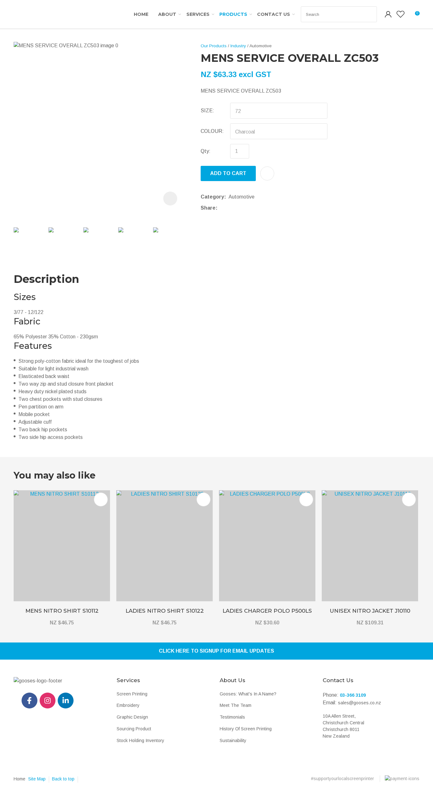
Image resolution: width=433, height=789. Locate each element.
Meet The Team (235, 705)
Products (233, 14)
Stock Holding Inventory (140, 740)
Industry (238, 45)
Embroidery (128, 705)
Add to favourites (101, 499)
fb (29, 700)
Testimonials (232, 717)
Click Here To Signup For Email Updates (216, 651)
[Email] (239, 208)
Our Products (214, 45)
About (167, 14)
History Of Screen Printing (246, 728)
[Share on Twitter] (230, 208)
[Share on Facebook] (221, 208)
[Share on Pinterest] (249, 208)
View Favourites (400, 14)
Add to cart (228, 173)
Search (369, 14)
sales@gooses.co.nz (359, 702)
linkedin (66, 700)
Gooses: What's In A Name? (248, 693)
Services (198, 14)
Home (141, 14)
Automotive (260, 45)
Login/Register (388, 14)
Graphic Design (132, 717)
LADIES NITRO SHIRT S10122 (165, 611)
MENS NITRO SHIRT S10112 (62, 611)
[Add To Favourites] (267, 173)
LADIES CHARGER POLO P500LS (267, 611)
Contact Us (273, 14)
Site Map (37, 778)
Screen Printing (132, 693)
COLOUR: (212, 131)
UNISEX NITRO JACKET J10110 (370, 611)
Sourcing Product (134, 728)
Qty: (205, 151)
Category (212, 196)
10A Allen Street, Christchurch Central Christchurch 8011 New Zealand (343, 726)
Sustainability (233, 740)
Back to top (63, 778)
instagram (47, 700)
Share (208, 208)
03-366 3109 (353, 695)
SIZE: (207, 110)
